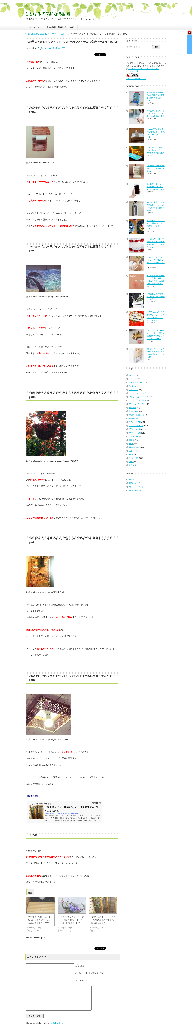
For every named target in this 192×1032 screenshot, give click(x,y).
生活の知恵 (133, 458)
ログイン (132, 480)
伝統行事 (132, 408)
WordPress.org (135, 490)
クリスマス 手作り (137, 382)
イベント (132, 379)
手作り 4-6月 (135, 429)
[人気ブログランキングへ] (132, 76)
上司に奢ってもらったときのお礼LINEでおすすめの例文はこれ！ (156, 186)
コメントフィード (136, 487)
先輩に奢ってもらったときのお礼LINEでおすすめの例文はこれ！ (156, 113)
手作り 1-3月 (135, 422)
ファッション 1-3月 (137, 393)
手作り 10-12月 (136, 426)
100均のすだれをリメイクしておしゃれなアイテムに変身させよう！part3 (72, 920)
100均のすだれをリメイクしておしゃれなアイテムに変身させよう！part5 (40, 920)
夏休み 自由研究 (136, 415)
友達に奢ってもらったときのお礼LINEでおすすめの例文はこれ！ (156, 150)
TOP (37, 34)
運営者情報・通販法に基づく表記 (60, 27)
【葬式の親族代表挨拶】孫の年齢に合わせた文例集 (156, 296)
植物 (131, 454)
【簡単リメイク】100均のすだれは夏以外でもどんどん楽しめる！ (103, 920)
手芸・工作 (61, 48)
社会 (131, 462)
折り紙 (132, 440)
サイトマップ (33, 27)
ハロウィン (133, 390)
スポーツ (132, 386)
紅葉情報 (132, 465)
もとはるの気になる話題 (47, 13)
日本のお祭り (134, 447)
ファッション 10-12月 (138, 397)
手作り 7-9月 (47, 48)
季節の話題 (133, 418)
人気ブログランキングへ (136, 79)
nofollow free (57, 1023)
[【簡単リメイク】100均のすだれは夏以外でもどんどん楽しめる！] (103, 905)
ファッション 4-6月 (137, 400)
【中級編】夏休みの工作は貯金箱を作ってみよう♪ (156, 168)
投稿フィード (134, 483)
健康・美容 (133, 411)
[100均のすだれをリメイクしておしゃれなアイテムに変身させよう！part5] (40, 905)
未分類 (132, 451)
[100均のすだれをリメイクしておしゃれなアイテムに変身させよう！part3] (72, 905)
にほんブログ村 (132, 71)
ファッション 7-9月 (137, 404)
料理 (131, 444)
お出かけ (132, 375)
